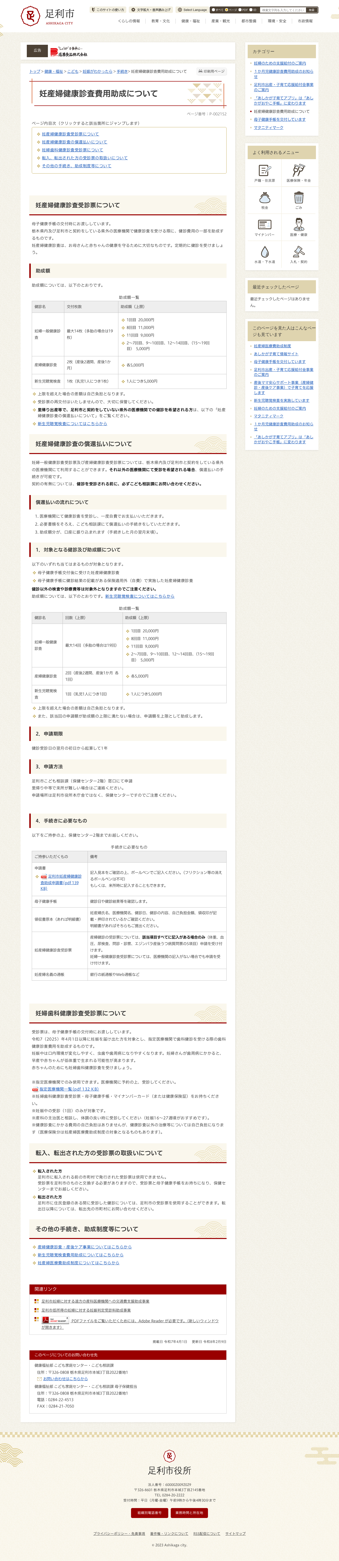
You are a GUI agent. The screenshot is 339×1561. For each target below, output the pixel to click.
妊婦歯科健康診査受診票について (72, 150)
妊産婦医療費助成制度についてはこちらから (79, 1263)
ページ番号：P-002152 (207, 114)
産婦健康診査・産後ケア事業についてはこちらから (85, 1247)
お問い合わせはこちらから (65, 1379)
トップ (34, 71)
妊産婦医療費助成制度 (272, 346)
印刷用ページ (214, 71)
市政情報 (305, 21)
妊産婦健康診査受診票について (70, 134)
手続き (122, 71)
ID (254, 9)
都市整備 (248, 21)
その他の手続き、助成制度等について (76, 166)
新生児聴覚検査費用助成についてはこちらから (81, 1255)
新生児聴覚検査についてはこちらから (72, 424)
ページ (233, 9)
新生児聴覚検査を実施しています (281, 400)
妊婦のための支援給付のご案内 (280, 63)
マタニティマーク (268, 128)
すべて (220, 9)
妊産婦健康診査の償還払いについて (74, 142)
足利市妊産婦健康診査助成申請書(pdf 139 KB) (61, 882)
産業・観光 (220, 21)
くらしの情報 (129, 21)
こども (72, 71)
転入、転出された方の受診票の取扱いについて (85, 158)
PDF (245, 9)
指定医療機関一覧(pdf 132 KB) (69, 1089)
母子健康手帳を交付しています (280, 119)
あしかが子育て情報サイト (276, 354)
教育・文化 (160, 21)
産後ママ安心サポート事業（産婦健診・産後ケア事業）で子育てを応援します (283, 388)
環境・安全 (277, 21)
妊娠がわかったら (97, 71)
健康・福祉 (190, 21)
